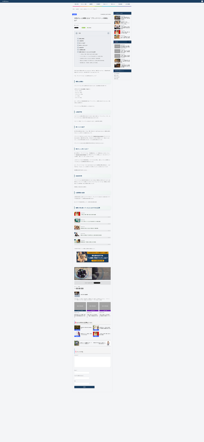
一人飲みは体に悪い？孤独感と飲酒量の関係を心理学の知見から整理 (125, 66)
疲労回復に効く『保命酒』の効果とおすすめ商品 (89, 62)
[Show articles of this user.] (76, 294)
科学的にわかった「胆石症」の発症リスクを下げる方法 (86, 334)
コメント (76, 286)
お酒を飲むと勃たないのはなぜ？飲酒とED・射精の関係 (90, 58)
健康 (77, 288)
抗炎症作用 (81, 47)
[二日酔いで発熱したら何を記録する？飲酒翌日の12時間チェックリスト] (105, 306)
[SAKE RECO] (5, 1)
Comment (76, 355)
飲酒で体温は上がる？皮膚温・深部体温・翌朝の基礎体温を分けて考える (79, 315)
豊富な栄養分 (81, 38)
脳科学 (82, 288)
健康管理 (74, 14)
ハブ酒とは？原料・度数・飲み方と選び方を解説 (89, 54)
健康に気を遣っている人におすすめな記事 (87, 52)
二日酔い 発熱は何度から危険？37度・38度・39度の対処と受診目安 (125, 18)
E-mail (75, 375)
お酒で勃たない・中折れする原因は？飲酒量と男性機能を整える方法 (104, 328)
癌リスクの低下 (82, 43)
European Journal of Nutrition (81, 154)
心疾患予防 (81, 40)
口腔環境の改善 (82, 49)
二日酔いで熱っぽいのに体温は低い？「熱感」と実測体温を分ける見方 (92, 315)
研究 (79, 288)
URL (75, 381)
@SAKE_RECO (90, 282)
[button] (108, 33)
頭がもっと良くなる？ (83, 45)
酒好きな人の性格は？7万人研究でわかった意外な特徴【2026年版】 (92, 60)
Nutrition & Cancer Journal (98, 136)
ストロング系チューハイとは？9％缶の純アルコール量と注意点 (91, 56)
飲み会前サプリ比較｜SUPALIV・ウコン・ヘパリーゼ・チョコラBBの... (125, 23)
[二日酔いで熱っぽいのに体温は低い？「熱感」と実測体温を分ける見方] (92, 306)
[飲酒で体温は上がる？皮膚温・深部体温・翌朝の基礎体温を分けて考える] (80, 306)
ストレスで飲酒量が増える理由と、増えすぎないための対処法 (125, 61)
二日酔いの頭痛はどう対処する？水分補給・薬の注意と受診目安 (125, 27)
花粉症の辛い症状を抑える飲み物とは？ (86, 328)
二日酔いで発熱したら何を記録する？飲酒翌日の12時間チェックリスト (104, 315)
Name (75, 370)
